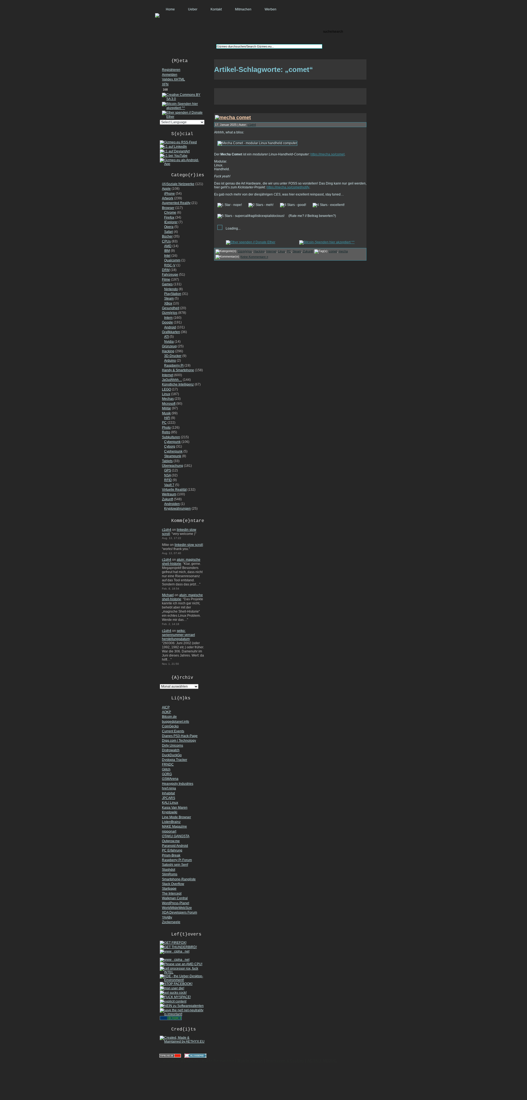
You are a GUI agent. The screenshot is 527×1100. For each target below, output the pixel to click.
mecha (343, 251)
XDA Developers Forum (179, 912)
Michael (168, 595)
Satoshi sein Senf (175, 865)
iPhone (169, 194)
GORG (167, 774)
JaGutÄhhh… (172, 380)
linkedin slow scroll (189, 545)
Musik (166, 413)
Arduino (170, 360)
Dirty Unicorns (172, 745)
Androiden (172, 504)
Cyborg (169, 446)
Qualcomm (172, 260)
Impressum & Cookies (285, 1061)
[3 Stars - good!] (293, 205)
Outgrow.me (171, 841)
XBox (168, 303)
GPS (167, 470)
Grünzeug (169, 346)
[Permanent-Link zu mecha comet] (233, 117)
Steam (169, 298)
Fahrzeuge (170, 275)
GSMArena (170, 779)
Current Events (173, 731)
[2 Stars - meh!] (260, 205)
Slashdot (168, 870)
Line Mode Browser (176, 817)
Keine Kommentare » (254, 256)
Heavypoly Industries (177, 784)
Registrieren (171, 70)
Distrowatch (171, 750)
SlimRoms (169, 874)
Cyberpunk (172, 442)
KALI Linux (170, 803)
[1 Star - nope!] (229, 205)
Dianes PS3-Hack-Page (180, 736)
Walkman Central (175, 898)
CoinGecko (170, 726)
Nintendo (171, 289)
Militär (166, 408)
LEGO (166, 389)
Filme (166, 279)
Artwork (167, 198)
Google (167, 322)
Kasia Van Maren (174, 807)
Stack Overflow (173, 884)
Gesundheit (170, 308)
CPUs (166, 241)
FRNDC (168, 764)
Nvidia (169, 342)
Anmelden (169, 75)
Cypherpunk (173, 451)
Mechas (168, 399)
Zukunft (167, 499)
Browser (168, 208)
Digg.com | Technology (179, 740)
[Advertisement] (290, 96)
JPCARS (168, 798)
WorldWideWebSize (177, 908)
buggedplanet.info (175, 722)
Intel (167, 256)
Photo (166, 427)
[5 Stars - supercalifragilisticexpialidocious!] (250, 216)
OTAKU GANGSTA (175, 836)
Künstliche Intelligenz (178, 384)
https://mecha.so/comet (327, 154)
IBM (167, 251)
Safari (168, 232)
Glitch (166, 769)
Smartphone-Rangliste (179, 879)
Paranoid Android (175, 846)
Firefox (169, 217)
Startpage (169, 888)
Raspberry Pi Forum (177, 860)
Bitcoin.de (169, 717)
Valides (173, 79)
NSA (167, 475)
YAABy (167, 917)
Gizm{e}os (169, 313)
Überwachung (172, 466)
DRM (166, 270)
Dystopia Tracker (174, 760)
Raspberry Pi (174, 365)
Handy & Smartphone (178, 370)
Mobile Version (250, 1061)
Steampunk (172, 456)
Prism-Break (171, 855)
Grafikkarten (171, 332)
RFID (168, 480)
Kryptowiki (169, 812)
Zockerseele (171, 922)
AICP (166, 707)
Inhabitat (168, 793)
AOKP (166, 712)
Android (170, 327)
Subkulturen (171, 437)
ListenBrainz (171, 822)
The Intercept (171, 893)
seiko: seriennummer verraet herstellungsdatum (178, 635)
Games (167, 284)
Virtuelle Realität (174, 490)
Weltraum (169, 494)
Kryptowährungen (177, 508)
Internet (167, 375)
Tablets (167, 461)
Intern (168, 318)
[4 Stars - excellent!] (328, 205)
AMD (168, 246)
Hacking (168, 351)
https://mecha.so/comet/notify (288, 187)
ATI (166, 337)
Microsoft (168, 404)
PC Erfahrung (172, 850)
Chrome (170, 212)
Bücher (167, 236)
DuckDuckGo (172, 755)
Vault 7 (169, 485)
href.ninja (169, 788)
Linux (166, 394)
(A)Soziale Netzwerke (178, 184)
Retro (166, 432)
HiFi (167, 418)
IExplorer (171, 222)
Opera (168, 227)
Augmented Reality (176, 203)
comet (333, 251)
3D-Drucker (172, 356)
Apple (166, 189)
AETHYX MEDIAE (322, 1061)
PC (164, 423)
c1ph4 (166, 530)
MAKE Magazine (174, 826)
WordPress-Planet (175, 903)
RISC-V (169, 265)
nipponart (169, 831)
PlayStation (172, 294)
